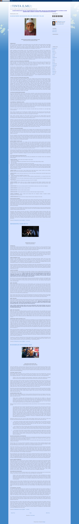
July (53, 59)
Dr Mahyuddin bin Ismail (61, 21)
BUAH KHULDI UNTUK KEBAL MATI (21, 345)
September (54, 57)
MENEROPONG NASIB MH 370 (19, 223)
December (54, 48)
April (53, 74)
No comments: (28, 341)
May (53, 49)
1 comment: (28, 509)
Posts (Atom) (32, 515)
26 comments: (28, 220)
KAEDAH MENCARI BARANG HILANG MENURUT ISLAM (27, 16)
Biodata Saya (54, 31)
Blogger (44, 521)
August (53, 66)
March (53, 51)
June (53, 54)
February (53, 71)
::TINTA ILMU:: (21, 6)
